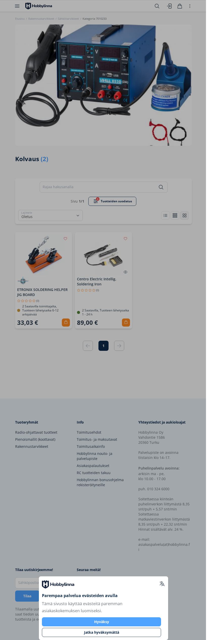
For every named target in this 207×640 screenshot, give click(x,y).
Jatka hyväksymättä (101, 632)
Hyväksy (101, 621)
